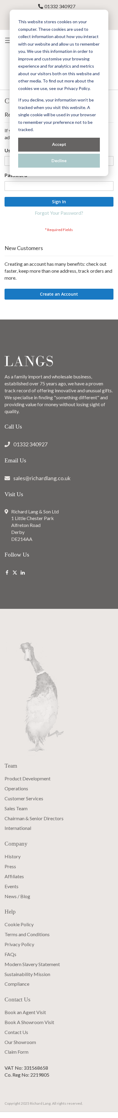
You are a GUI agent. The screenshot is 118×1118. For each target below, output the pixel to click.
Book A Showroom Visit (29, 1022)
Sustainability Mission (27, 974)
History (13, 856)
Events (11, 886)
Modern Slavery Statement (32, 964)
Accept (59, 144)
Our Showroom (20, 1042)
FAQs (10, 954)
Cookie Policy (19, 924)
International (18, 828)
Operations (16, 788)
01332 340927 (59, 6)
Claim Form (16, 1052)
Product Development (28, 778)
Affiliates (14, 876)
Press (10, 866)
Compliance (17, 984)
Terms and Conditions (27, 934)
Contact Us (16, 1032)
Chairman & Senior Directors (34, 818)
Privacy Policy (19, 944)
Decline (59, 160)
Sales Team (16, 808)
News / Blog (17, 896)
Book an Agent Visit (25, 1012)
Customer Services (24, 798)
